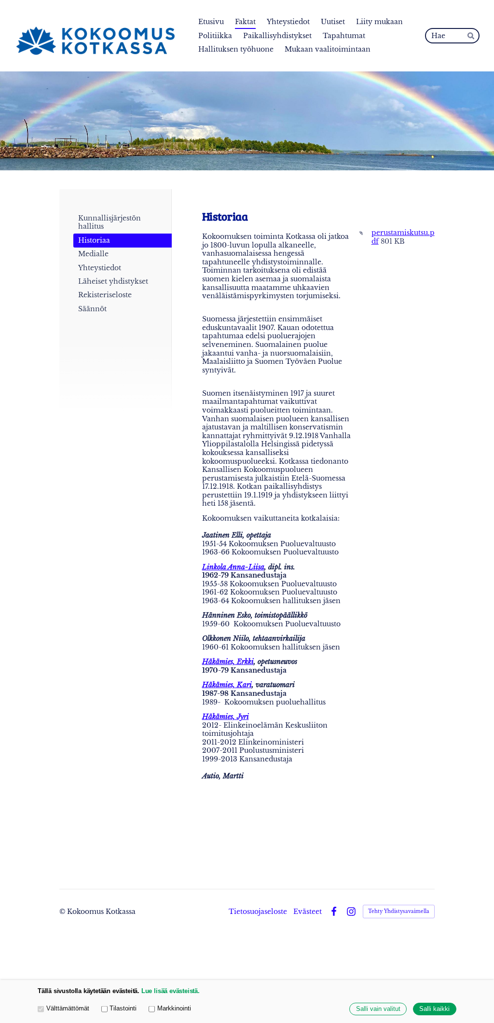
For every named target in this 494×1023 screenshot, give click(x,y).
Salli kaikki (434, 1009)
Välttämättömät (67, 1008)
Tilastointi (123, 1008)
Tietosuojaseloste (258, 911)
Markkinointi (174, 1008)
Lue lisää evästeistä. (170, 991)
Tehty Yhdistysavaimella (398, 911)
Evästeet (307, 911)
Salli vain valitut (378, 1009)
